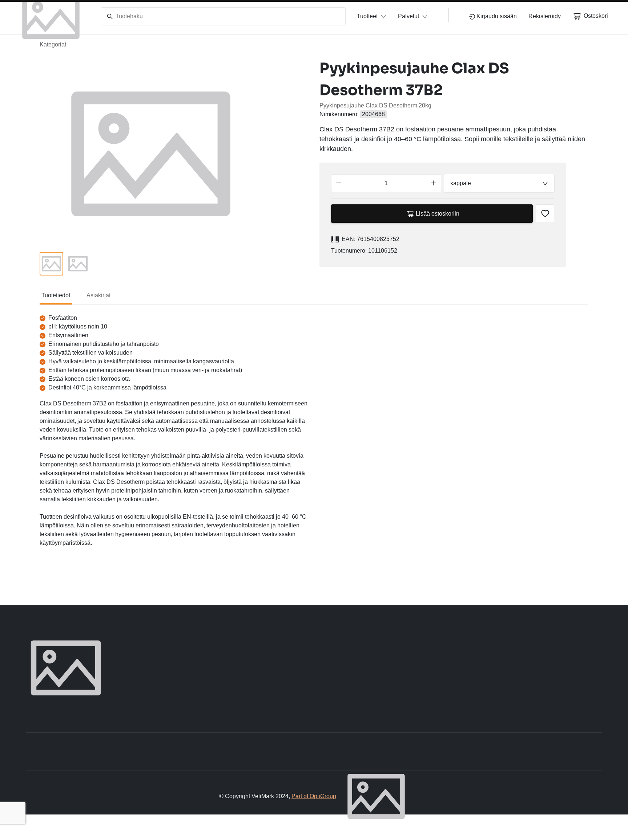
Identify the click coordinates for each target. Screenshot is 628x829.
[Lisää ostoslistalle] (545, 213)
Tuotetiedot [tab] (55, 295)
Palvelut (408, 16)
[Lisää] (433, 183)
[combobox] (499, 183)
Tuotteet (367, 16)
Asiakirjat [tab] (98, 295)
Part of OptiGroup (313, 796)
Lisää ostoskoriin (437, 214)
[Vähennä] (338, 183)
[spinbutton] (386, 183)
